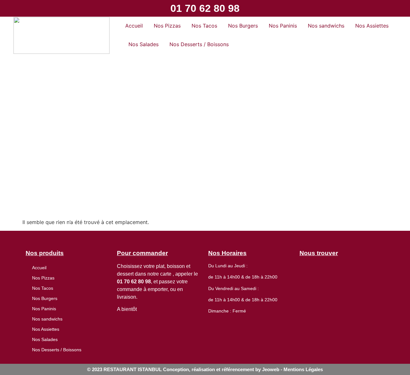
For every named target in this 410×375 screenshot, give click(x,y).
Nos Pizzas (167, 25)
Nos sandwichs (326, 25)
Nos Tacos (204, 25)
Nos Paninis (283, 25)
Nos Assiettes (372, 25)
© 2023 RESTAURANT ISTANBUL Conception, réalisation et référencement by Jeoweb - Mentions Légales (205, 369)
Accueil (134, 25)
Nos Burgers (243, 25)
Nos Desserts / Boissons (199, 44)
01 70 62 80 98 (205, 8)
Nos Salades (143, 44)
